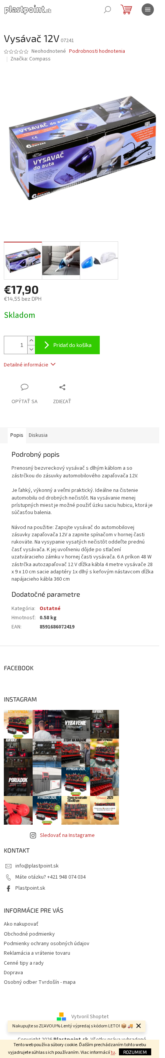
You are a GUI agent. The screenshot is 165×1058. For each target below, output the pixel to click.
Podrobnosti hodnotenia (97, 51)
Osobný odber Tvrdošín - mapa (40, 982)
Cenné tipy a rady (24, 963)
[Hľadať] (107, 9)
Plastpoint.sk (30, 888)
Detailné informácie (26, 365)
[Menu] (147, 9)
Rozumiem (135, 1052)
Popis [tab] (16, 435)
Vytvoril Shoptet (90, 1017)
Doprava (13, 973)
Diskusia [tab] (38, 435)
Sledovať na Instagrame (67, 835)
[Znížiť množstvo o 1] (31, 349)
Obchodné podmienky (29, 934)
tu (113, 1052)
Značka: (30, 59)
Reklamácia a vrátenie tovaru (37, 953)
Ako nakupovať (21, 924)
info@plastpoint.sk (37, 866)
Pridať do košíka (72, 345)
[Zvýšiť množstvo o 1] (31, 340)
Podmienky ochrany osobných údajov (46, 943)
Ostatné (50, 608)
